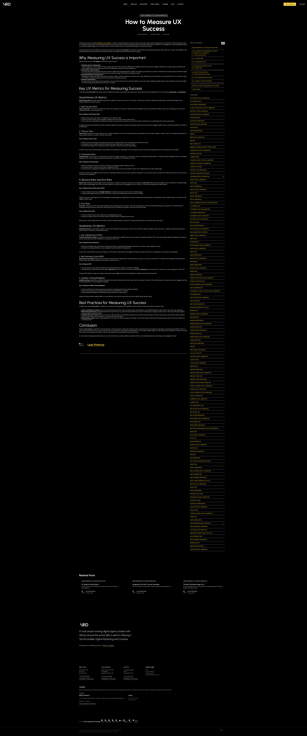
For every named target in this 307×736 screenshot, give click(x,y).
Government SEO (195, 294)
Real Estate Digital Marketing (199, 408)
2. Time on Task (198, 58)
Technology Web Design (197, 503)
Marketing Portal (150, 673)
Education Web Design (197, 225)
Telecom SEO (194, 510)
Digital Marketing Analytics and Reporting (203, 202)
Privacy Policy (131, 700)
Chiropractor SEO (196, 153)
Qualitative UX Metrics (200, 72)
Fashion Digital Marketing (198, 258)
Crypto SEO (193, 183)
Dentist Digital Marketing (198, 189)
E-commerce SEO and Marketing (200, 209)
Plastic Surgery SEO (196, 395)
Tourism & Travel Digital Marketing (201, 513)
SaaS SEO (192, 454)
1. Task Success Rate (200, 55)
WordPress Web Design (197, 546)
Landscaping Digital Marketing (200, 337)
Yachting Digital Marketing (198, 549)
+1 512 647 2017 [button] (129, 676)
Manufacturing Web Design (198, 379)
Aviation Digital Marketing (198, 124)
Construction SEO (196, 166)
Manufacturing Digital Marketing (200, 373)
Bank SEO (192, 140)
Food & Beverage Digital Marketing (201, 284)
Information (194, 310)
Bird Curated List (195, 144)
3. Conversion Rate (200, 62)
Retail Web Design (195, 441)
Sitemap (116, 731)
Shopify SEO (193, 464)
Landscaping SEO (195, 340)
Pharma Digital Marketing (198, 389)
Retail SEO (193, 438)
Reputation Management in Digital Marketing (204, 428)
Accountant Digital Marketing (200, 98)
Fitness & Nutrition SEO (197, 281)
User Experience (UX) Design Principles (154, 15)
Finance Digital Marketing (198, 268)
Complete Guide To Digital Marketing (202, 160)
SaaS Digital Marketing (197, 451)
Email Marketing (150, 671)
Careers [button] (81, 693)
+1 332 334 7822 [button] (84, 676)
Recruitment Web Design (197, 425)
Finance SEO (193, 271)
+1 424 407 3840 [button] (106, 676)
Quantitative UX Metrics (201, 53)
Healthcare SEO (195, 301)
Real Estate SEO (195, 412)
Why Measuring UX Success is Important (205, 47)
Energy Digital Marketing (198, 235)
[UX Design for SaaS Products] (102, 587)
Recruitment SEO (195, 422)
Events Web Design (195, 255)
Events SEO (193, 251)
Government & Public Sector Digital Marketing (205, 291)
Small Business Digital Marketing (200, 471)
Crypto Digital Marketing (198, 180)
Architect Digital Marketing (199, 111)
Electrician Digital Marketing (199, 229)
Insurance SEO (194, 317)
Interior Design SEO (196, 327)
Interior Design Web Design (198, 330)
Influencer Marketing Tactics (199, 307)
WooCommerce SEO (196, 536)
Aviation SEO (194, 127)
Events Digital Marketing (198, 248)
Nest (147, 670)
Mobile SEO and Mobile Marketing (200, 382)
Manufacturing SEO (196, 376)
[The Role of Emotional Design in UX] (204, 587)
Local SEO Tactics (196, 353)
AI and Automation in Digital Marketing (202, 108)
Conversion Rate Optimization (207, 176)
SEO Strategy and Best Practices (200, 461)
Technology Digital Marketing (200, 497)
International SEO (196, 333)
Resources (193, 431)
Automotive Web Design (197, 121)
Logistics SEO (194, 359)
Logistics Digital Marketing (199, 356)
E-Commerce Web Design (197, 212)
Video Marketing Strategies (199, 526)
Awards (192, 134)
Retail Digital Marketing (197, 435)
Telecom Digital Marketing (198, 507)
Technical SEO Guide (196, 494)
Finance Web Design (196, 274)
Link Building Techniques (198, 350)
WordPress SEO (195, 543)
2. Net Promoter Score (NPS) (203, 77)
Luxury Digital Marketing (198, 363)
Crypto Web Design (196, 186)
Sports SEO (193, 487)
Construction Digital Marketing (200, 163)
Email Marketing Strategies (198, 232)
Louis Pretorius (143, 34)
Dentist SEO (193, 193)
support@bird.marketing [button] (87, 703)
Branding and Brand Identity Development (203, 147)
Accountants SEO (195, 101)
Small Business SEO (196, 474)
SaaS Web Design (195, 458)
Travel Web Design (195, 520)
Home (81, 721)
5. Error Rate (198, 68)
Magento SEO (194, 366)
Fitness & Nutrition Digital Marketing (202, 278)
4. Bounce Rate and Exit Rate (202, 66)
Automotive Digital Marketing (199, 114)
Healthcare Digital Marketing (199, 297)
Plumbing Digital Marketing (198, 399)
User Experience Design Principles (207, 523)
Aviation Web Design (196, 130)
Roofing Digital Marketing (198, 444)
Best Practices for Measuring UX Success (206, 86)
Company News (194, 157)
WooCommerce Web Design (198, 539)
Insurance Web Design (197, 320)
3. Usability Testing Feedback (203, 81)
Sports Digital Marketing (198, 484)
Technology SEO (195, 500)
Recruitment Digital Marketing (200, 418)
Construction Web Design (198, 170)
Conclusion (196, 89)
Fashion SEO (193, 261)
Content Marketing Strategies (200, 173)
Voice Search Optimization (198, 530)
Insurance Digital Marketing (199, 314)
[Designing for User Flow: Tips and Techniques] (153, 587)
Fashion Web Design (196, 265)
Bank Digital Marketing (197, 137)
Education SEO (194, 222)
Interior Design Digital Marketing (200, 323)
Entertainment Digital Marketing (200, 245)
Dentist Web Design (196, 196)
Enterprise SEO (194, 242)
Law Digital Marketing (197, 343)
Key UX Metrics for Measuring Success (205, 51)
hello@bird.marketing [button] (86, 679)
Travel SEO (193, 516)
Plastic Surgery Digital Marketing (201, 392)
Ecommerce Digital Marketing (199, 216)
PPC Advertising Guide (197, 405)
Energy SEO (193, 238)
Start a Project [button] (108, 645)
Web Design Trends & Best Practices (201, 533)
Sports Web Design (196, 490)
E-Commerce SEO (195, 206)
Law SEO (192, 346)
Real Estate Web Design (197, 415)
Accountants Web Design (198, 104)
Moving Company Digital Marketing (201, 386)
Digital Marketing (195, 199)
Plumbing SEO (194, 402)
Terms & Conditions (133, 698)
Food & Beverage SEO (196, 287)
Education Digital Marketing (199, 219)
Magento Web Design (196, 369)
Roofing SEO (194, 448)
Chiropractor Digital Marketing (200, 150)
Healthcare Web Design (197, 304)
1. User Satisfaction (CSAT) (202, 74)
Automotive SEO (195, 117)
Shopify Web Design (196, 467)
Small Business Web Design (198, 477)
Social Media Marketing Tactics (200, 480)
